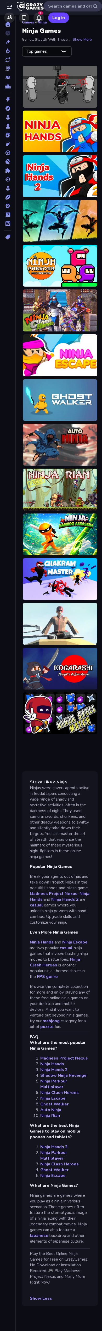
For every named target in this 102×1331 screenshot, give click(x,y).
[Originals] (7, 68)
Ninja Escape (75, 942)
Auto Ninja (50, 1110)
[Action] (7, 99)
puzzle (47, 1027)
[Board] (7, 126)
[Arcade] (7, 117)
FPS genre (47, 976)
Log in (58, 18)
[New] (7, 42)
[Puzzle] (7, 170)
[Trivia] (7, 214)
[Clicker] (7, 144)
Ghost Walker (54, 1104)
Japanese (39, 1235)
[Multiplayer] (7, 77)
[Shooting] (7, 179)
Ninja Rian (50, 1115)
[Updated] (7, 59)
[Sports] (7, 197)
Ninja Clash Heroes (55, 962)
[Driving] (7, 152)
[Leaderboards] (7, 86)
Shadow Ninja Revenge (63, 1075)
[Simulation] (7, 188)
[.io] (7, 161)
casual (36, 905)
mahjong (51, 1021)
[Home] (7, 24)
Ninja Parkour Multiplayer (53, 1084)
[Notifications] (38, 18)
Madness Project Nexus (64, 1058)
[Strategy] (7, 206)
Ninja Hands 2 (65, 899)
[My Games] (24, 18)
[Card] (7, 135)
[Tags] (7, 237)
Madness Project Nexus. (55, 894)
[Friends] (9, 18)
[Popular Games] (7, 50)
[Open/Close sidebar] (9, 6)
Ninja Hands (42, 942)
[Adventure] (7, 108)
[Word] (7, 223)
